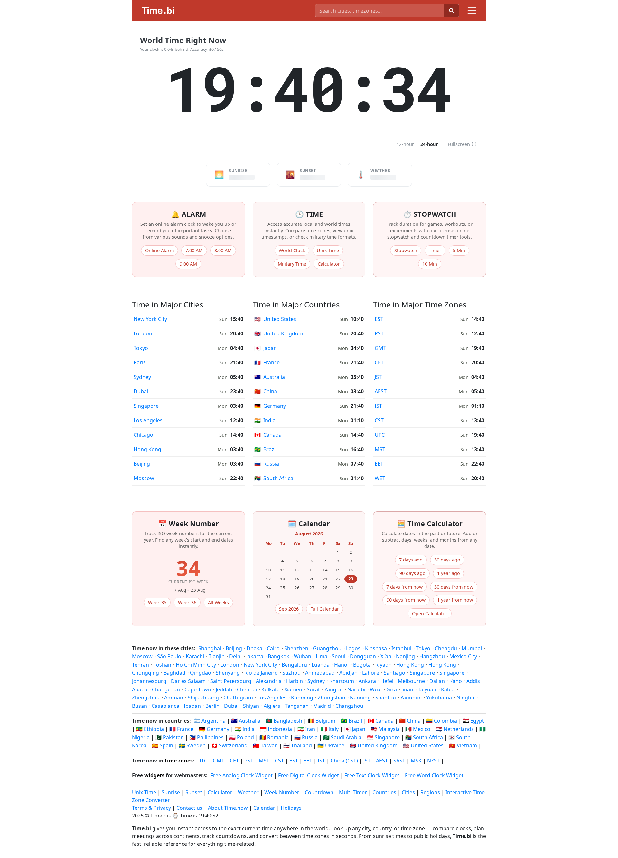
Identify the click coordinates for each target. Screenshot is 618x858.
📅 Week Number (188, 523)
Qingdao (200, 672)
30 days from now (453, 587)
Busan (139, 705)
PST (379, 333)
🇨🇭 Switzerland (229, 745)
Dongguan (363, 656)
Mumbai (472, 648)
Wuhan (302, 656)
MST (380, 449)
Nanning (360, 697)
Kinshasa (376, 648)
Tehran (140, 664)
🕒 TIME (309, 214)
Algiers (272, 705)
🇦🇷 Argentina (210, 720)
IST (378, 405)
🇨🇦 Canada (381, 720)
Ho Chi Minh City (196, 664)
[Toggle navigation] (472, 10)
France (267, 362)
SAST (399, 760)
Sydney (142, 376)
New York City (150, 319)
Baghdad (174, 672)
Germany (270, 405)
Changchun (166, 689)
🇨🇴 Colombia (441, 720)
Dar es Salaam (188, 681)
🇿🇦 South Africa (424, 737)
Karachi (195, 656)
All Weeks (218, 602)
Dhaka (254, 648)
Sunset (193, 792)
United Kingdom (278, 333)
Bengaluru (294, 664)
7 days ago (411, 560)
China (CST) (344, 760)
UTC (380, 434)
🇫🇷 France (181, 729)
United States (275, 319)
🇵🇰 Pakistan (169, 737)
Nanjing (405, 656)
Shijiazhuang (203, 697)
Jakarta (254, 656)
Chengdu (446, 648)
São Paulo (169, 656)
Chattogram (238, 697)
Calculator (329, 264)
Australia (269, 376)
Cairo (273, 648)
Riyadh (383, 664)
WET (380, 478)
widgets (154, 775)
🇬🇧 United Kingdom (374, 745)
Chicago (143, 434)
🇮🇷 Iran (306, 729)
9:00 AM (188, 264)
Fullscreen (462, 144)
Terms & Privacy (151, 807)
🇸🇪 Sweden (192, 745)
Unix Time (328, 250)
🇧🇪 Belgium (321, 720)
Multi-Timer (353, 792)
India (265, 420)
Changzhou (349, 705)
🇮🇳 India (245, 729)
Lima (321, 656)
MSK (416, 760)
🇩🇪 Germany (214, 729)
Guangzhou (327, 648)
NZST (433, 760)
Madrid (322, 705)
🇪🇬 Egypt (473, 720)
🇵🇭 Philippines (206, 737)
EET (379, 463)
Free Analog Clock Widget (242, 775)
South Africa (273, 478)
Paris (140, 362)
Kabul (448, 689)
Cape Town (197, 689)
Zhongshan (331, 697)
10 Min (429, 264)
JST (378, 376)
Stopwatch (405, 250)
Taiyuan (427, 689)
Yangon (333, 689)
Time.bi (159, 815)
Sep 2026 (289, 609)
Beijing (142, 463)
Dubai (141, 391)
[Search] (451, 10)
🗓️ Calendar (309, 523)
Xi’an (385, 656)
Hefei (386, 681)
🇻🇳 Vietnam (463, 745)
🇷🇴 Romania (274, 737)
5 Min (459, 250)
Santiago (394, 672)
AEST (381, 391)
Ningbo (465, 697)
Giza (391, 689)
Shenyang (228, 672)
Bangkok (278, 656)
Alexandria (269, 681)
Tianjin (217, 656)
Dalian (437, 681)
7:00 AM (194, 250)
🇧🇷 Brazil (351, 720)
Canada (268, 434)
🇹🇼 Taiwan (265, 745)
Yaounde (411, 697)
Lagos (353, 648)
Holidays (291, 807)
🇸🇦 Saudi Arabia (342, 737)
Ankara (367, 681)
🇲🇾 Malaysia (385, 729)
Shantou (385, 697)
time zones (179, 760)
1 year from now (455, 600)
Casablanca (165, 705)
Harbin (294, 681)
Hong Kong (147, 449)
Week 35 (157, 602)
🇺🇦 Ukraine (330, 745)
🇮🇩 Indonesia (276, 729)
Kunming (302, 697)
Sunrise (171, 792)
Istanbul (401, 648)
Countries (384, 792)
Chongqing (145, 672)
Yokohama (439, 697)
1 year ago (448, 573)
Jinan (407, 689)
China (265, 391)
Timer (435, 250)
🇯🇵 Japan (354, 729)
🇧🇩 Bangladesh (284, 720)
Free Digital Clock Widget (308, 775)
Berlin (212, 705)
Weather (248, 792)
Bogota (362, 664)
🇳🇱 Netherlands (455, 729)
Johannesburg (149, 681)
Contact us (189, 807)
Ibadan (192, 705)
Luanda (321, 664)
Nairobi (356, 689)
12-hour (405, 144)
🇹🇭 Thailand (297, 745)
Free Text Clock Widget (371, 775)
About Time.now (228, 807)
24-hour (429, 144)
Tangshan (297, 705)
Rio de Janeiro (261, 672)
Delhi (235, 656)
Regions (430, 792)
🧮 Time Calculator (430, 523)
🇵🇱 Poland (241, 737)
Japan (265, 347)
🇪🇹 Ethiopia (150, 729)
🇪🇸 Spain (162, 745)
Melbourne (411, 681)
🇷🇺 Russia (306, 737)
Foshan (162, 664)
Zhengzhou (146, 697)
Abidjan (348, 672)
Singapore (146, 405)
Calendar (264, 807)
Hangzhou (432, 656)
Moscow (144, 478)
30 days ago (447, 560)
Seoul (338, 656)
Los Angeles (148, 420)
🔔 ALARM (188, 214)
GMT (380, 347)
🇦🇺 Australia (245, 720)
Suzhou (291, 672)
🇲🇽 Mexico (417, 729)
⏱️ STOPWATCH (429, 214)
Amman (173, 697)
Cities (408, 792)
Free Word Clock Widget (434, 775)
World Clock (292, 250)
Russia (266, 463)
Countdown (319, 792)
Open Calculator (429, 613)
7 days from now (404, 587)
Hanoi (341, 664)
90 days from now (406, 600)
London (143, 333)
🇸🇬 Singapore (383, 737)
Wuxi (376, 689)
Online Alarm (159, 250)
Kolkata (270, 689)
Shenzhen (296, 648)
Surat (313, 689)
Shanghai (209, 648)
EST (379, 319)
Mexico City (463, 656)
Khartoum (341, 681)
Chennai (247, 689)
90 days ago (412, 573)
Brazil (265, 449)
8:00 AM (223, 250)
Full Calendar (324, 609)
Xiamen (293, 689)
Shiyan (251, 705)
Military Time (292, 264)
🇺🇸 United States (423, 745)
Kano (455, 681)
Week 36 (187, 602)
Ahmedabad (320, 672)
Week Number (281, 792)
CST (379, 420)
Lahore (370, 672)
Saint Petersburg (230, 681)
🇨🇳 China (410, 720)
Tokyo (141, 347)
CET (379, 362)
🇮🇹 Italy (330, 729)
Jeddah (224, 689)
